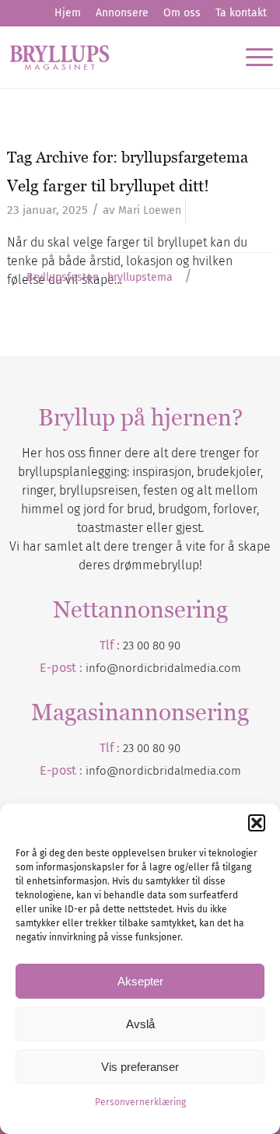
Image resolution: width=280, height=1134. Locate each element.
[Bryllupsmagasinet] (113, 57)
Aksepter (140, 981)
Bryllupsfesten (62, 277)
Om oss (182, 12)
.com (228, 771)
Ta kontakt (241, 12)
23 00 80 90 (151, 646)
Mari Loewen (149, 210)
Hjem (67, 12)
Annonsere (122, 12)
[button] (256, 823)
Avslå (140, 1024)
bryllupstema (140, 277)
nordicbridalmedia (167, 771)
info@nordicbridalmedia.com (163, 668)
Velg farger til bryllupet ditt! (108, 185)
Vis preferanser (140, 1066)
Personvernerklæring (140, 1102)
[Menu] (251, 57)
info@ (102, 771)
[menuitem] (67, 13)
